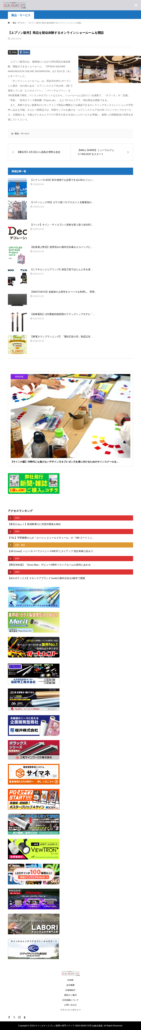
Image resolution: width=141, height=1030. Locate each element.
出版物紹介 (70, 990)
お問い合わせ (70, 1005)
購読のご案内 (70, 995)
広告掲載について (70, 1000)
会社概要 (70, 985)
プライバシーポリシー (70, 1010)
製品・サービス (21, 15)
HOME (70, 980)
